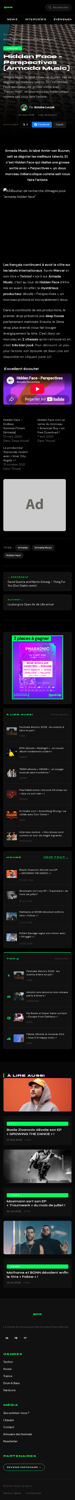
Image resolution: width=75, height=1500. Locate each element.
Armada (23, 547)
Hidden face (13, 555)
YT (25, 1338)
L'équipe (8, 1420)
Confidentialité (33, 1493)
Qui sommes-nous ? (16, 1413)
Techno (8, 1362)
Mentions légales (12, 1493)
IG (7, 1338)
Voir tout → (56, 857)
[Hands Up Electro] (8, 8)
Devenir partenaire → (24, 1467)
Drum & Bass (11, 1383)
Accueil (7, 34)
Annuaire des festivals (17, 1434)
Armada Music (43, 547)
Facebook (43, 124)
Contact (8, 1427)
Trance (7, 1376)
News (12, 19)
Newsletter (10, 1441)
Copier (59, 124)
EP (13, 1123)
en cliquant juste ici (35, 357)
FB (16, 1338)
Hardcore (9, 1390)
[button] (8, 8)
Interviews (35, 19)
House (18, 34)
